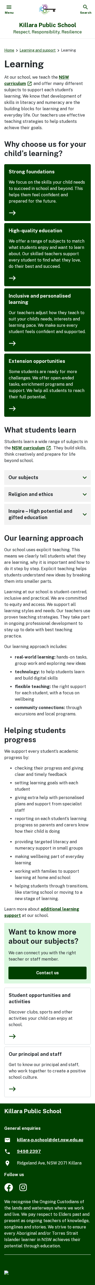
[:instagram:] (23, 1190)
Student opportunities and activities (39, 998)
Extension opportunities (37, 361)
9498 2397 (29, 1151)
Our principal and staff (35, 1054)
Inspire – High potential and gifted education (48, 514)
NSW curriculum (31, 447)
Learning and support (38, 50)
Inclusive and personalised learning (40, 299)
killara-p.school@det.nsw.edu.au (50, 1139)
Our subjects (48, 477)
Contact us (47, 972)
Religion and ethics (48, 494)
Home (9, 50)
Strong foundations (32, 171)
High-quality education (35, 230)
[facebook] (8, 1190)
